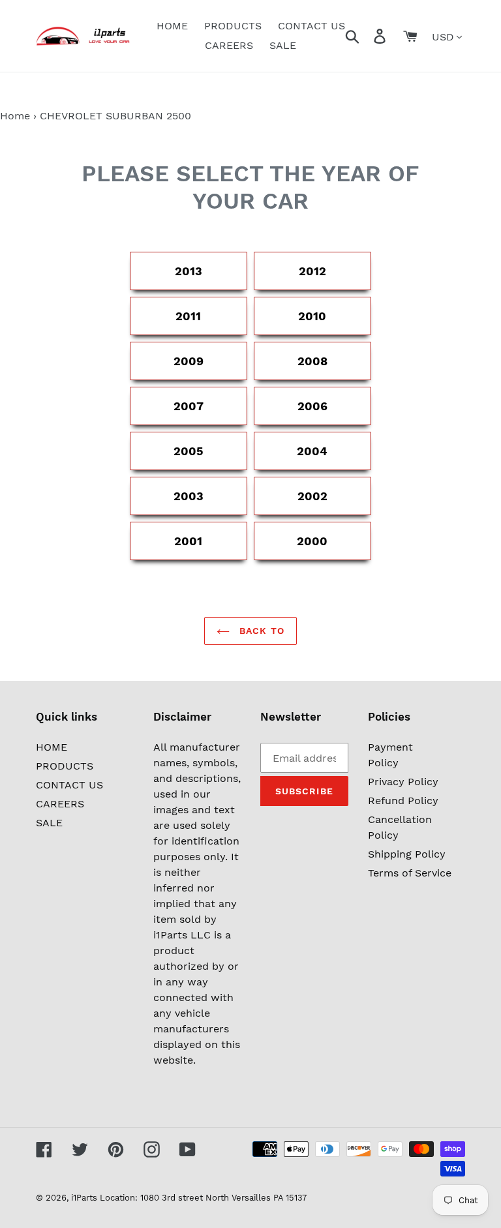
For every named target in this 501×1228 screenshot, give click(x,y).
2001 (188, 541)
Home (15, 116)
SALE (49, 822)
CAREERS (60, 804)
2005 (189, 451)
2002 (312, 496)
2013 (188, 271)
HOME (51, 747)
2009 (189, 361)
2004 (312, 451)
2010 (312, 316)
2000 (312, 541)
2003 (189, 496)
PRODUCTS (64, 766)
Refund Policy (403, 800)
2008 (312, 361)
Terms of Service (409, 873)
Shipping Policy (407, 854)
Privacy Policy (403, 781)
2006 (312, 406)
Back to (260, 630)
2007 (189, 406)
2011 (188, 316)
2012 (312, 271)
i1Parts (84, 1198)
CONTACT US (69, 785)
